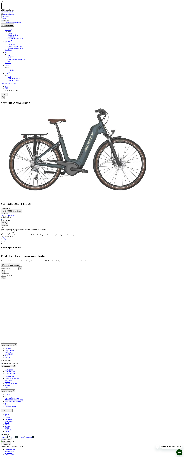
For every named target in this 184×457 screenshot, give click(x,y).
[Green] (1, 219)
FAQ (6, 73)
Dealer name (15, 265)
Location (6, 265)
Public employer (13, 35)
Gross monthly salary (7, 231)
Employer (8, 30)
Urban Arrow (9, 421)
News (6, 52)
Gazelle (7, 416)
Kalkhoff (7, 417)
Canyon (7, 431)
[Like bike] (3, 97)
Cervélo (7, 423)
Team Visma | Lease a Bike (16, 59)
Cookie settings (9, 451)
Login (6, 387)
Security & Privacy (10, 406)
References (8, 357)
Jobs (9, 61)
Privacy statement (10, 454)
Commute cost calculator (12, 378)
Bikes (6, 88)
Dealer (7, 355)
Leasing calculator (10, 375)
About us (7, 394)
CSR (9, 57)
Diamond (13, 215)
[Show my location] (3, 271)
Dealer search (9, 380)
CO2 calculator (9, 376)
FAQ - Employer (10, 371)
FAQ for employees (14, 80)
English (9, 439)
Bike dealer (8, 50)
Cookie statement (10, 449)
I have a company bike (15, 46)
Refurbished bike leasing (15, 38)
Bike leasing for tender (11, 383)
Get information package (8, 83)
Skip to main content (7, 12)
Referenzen (11, 37)
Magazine (11, 56)
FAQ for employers (14, 78)
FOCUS (7, 424)
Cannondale (8, 419)
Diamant (7, 426)
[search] (20, 268)
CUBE (7, 428)
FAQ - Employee (10, 373)
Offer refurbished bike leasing (14, 400)
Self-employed (9, 354)
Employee (8, 41)
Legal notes (8, 453)
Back (5, 95)
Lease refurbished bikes (15, 48)
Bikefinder (8, 63)
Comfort (3, 215)
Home (6, 87)
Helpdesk (11, 70)
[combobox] (9, 269)
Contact (7, 65)
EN (8, 20)
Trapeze (8, 215)
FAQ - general (9, 370)
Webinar (7, 382)
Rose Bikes (8, 430)
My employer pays (6, 233)
